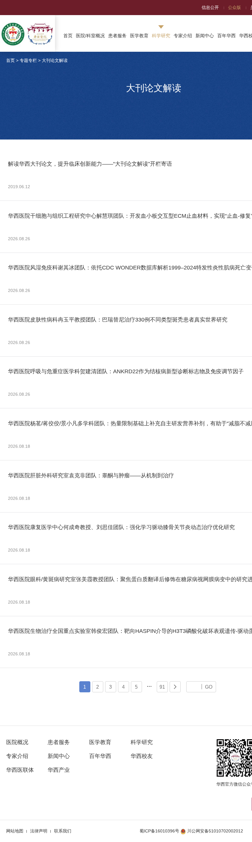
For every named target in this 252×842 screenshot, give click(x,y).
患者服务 (117, 35)
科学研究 (161, 35)
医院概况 (17, 742)
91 (162, 686)
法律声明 (38, 830)
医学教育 (139, 35)
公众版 (234, 7)
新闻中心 (204, 35)
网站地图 (14, 830)
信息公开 (210, 7)
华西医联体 (20, 770)
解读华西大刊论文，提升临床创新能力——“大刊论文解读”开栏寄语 (90, 164)
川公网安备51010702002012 (215, 830)
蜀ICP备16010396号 (159, 830)
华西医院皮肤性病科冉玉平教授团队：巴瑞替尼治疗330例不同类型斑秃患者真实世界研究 (117, 320)
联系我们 (62, 830)
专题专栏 (28, 60)
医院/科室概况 (90, 35)
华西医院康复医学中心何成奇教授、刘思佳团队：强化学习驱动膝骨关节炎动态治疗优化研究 (121, 527)
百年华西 (226, 35)
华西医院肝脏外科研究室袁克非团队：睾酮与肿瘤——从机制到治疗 (91, 475)
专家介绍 (183, 35)
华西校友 (142, 756)
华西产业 (59, 770)
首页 (68, 35)
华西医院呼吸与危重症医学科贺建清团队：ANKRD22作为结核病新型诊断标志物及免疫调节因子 (126, 371)
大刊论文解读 (55, 60)
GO (208, 686)
